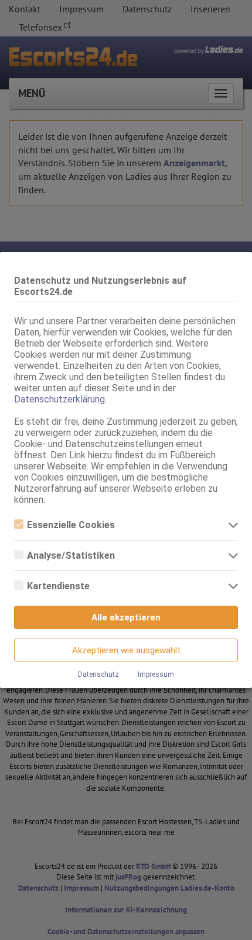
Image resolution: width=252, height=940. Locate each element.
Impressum (156, 674)
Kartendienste (58, 586)
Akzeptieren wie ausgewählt (126, 650)
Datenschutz (98, 674)
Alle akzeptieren (126, 617)
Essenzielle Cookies (71, 525)
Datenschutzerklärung (59, 399)
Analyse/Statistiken (71, 555)
